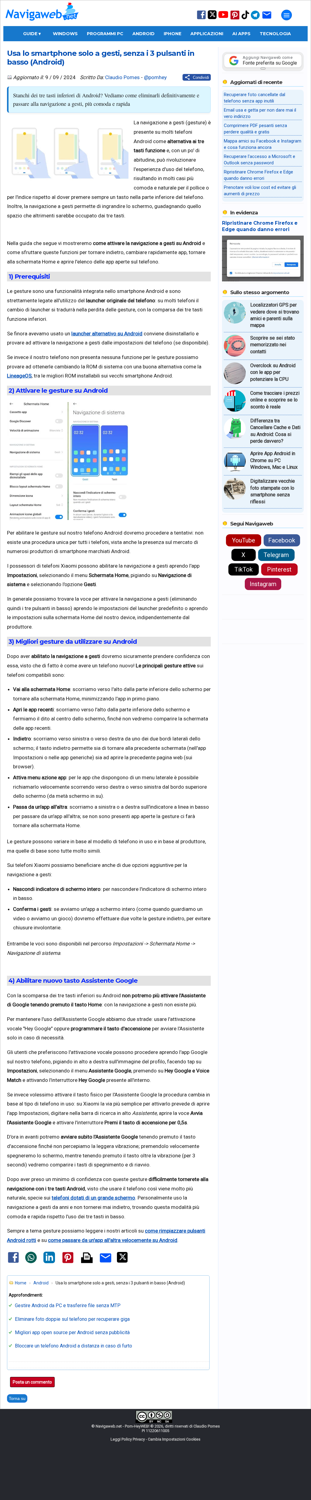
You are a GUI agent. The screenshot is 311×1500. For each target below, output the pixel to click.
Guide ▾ (32, 33)
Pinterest (279, 569)
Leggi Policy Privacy (128, 1439)
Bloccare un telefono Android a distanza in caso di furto (73, 1346)
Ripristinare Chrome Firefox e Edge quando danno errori (260, 226)
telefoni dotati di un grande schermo (93, 1198)
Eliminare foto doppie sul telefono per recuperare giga (72, 1319)
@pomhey (155, 77)
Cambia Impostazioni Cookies (174, 1439)
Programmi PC (105, 33)
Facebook (281, 540)
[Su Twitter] (212, 17)
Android (143, 33)
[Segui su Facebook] (201, 18)
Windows (65, 33)
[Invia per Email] (105, 1263)
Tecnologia (275, 33)
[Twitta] (122, 1261)
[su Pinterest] (235, 19)
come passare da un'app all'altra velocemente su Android (112, 1240)
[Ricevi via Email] (266, 19)
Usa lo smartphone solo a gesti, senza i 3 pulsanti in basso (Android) (100, 57)
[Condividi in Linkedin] (49, 1262)
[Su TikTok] (245, 18)
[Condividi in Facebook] (13, 1262)
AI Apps (241, 33)
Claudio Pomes (122, 77)
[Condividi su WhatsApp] (31, 1262)
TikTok (243, 569)
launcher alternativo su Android (106, 334)
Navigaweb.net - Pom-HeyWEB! (122, 1426)
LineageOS (19, 376)
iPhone (172, 33)
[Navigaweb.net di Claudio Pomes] (42, 23)
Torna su (17, 1398)
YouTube (243, 540)
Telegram (276, 555)
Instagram (263, 584)
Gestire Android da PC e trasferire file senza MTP (68, 1305)
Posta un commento (32, 1382)
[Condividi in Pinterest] (67, 1263)
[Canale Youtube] (223, 16)
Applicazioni (206, 33)
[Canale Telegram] (255, 19)
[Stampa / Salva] (86, 1258)
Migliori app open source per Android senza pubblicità (72, 1332)
